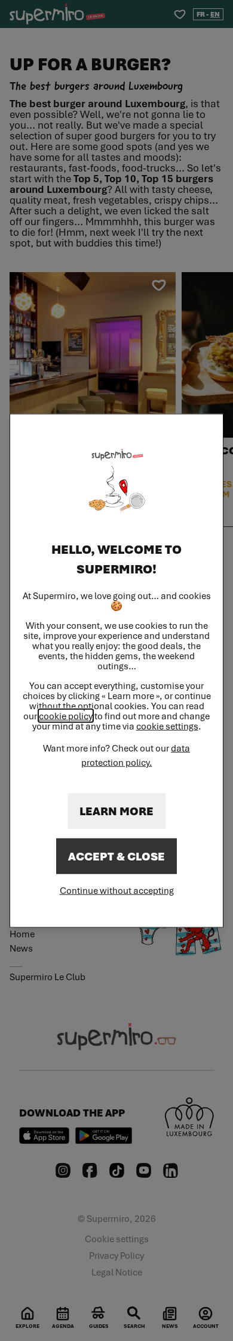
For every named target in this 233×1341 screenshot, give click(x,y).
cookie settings (167, 726)
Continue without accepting (117, 890)
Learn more (116, 810)
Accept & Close (116, 855)
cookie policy (66, 715)
